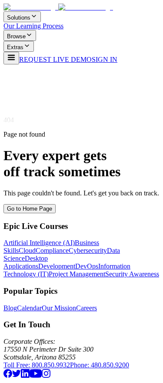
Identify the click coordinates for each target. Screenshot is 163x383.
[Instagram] (46, 375)
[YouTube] (36, 375)
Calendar (29, 308)
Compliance (52, 250)
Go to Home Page (29, 208)
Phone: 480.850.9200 (99, 365)
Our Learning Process (33, 26)
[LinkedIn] (25, 375)
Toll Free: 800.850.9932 (36, 365)
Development (56, 266)
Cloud (27, 250)
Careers (86, 308)
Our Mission (59, 308)
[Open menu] (11, 58)
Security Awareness (132, 274)
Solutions (18, 17)
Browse (16, 36)
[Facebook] (7, 375)
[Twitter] (16, 375)
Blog (10, 308)
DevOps (86, 266)
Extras (15, 47)
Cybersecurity (88, 250)
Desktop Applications (25, 262)
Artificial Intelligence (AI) (39, 242)
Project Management (77, 274)
